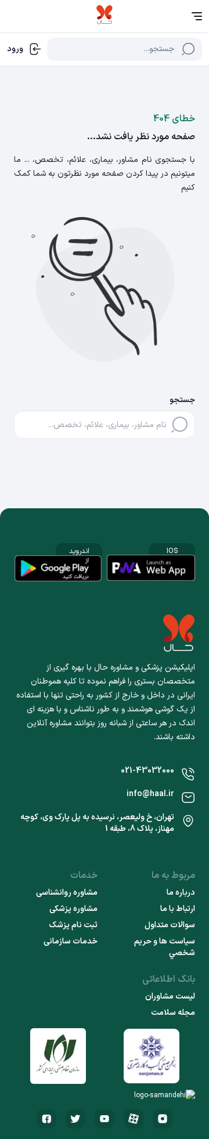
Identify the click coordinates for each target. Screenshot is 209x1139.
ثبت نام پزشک (73, 925)
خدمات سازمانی (71, 942)
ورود (15, 49)
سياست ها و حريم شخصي (164, 947)
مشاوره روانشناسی (67, 893)
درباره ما (181, 893)
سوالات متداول (170, 925)
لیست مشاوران (170, 997)
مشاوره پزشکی (73, 909)
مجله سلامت (173, 1013)
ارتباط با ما (177, 909)
